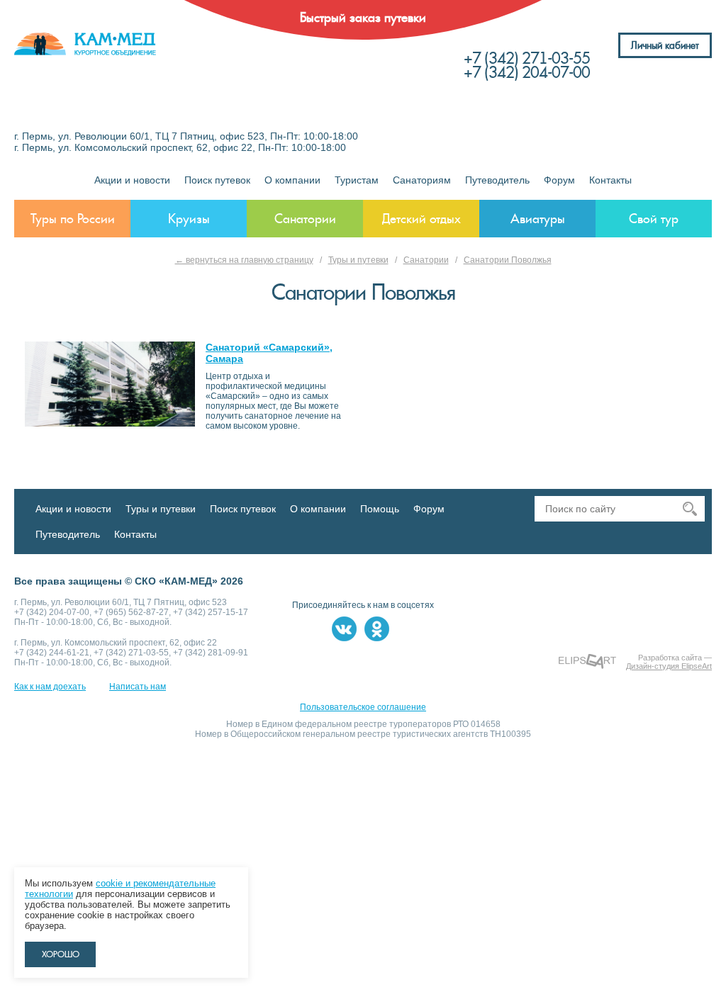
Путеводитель (497, 180)
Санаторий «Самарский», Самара (269, 353)
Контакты (610, 180)
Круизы (189, 218)
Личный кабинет (665, 45)
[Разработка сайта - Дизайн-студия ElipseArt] (587, 661)
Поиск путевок (217, 180)
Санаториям (422, 180)
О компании (292, 180)
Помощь (379, 508)
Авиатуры (537, 218)
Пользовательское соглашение (363, 707)
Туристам (357, 180)
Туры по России (72, 218)
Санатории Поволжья (508, 260)
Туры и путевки (358, 260)
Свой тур (653, 218)
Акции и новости (132, 180)
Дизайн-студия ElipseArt (669, 666)
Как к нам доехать (50, 687)
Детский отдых (421, 218)
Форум (559, 180)
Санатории (305, 218)
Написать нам (137, 687)
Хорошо (60, 954)
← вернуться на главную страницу (244, 260)
